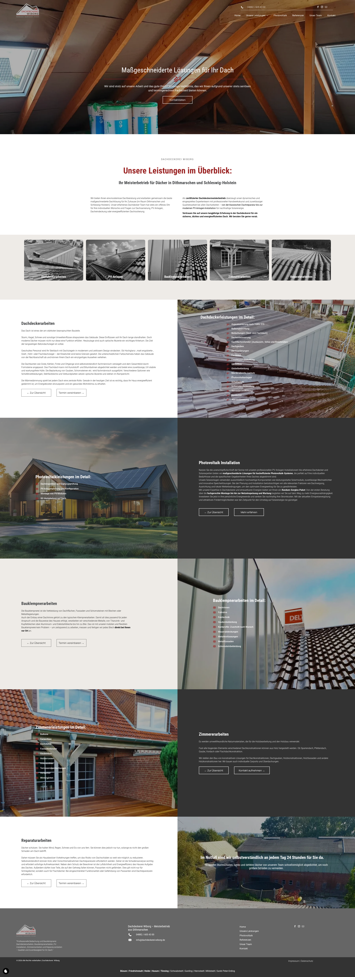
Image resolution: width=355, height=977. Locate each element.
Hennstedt (199, 971)
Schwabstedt (176, 971)
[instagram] (322, 7)
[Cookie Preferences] (6, 971)
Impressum (293, 961)
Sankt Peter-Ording (226, 971)
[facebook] (318, 7)
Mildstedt (210, 971)
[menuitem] (237, 15)
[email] (326, 7)
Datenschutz (307, 961)
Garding (188, 971)
